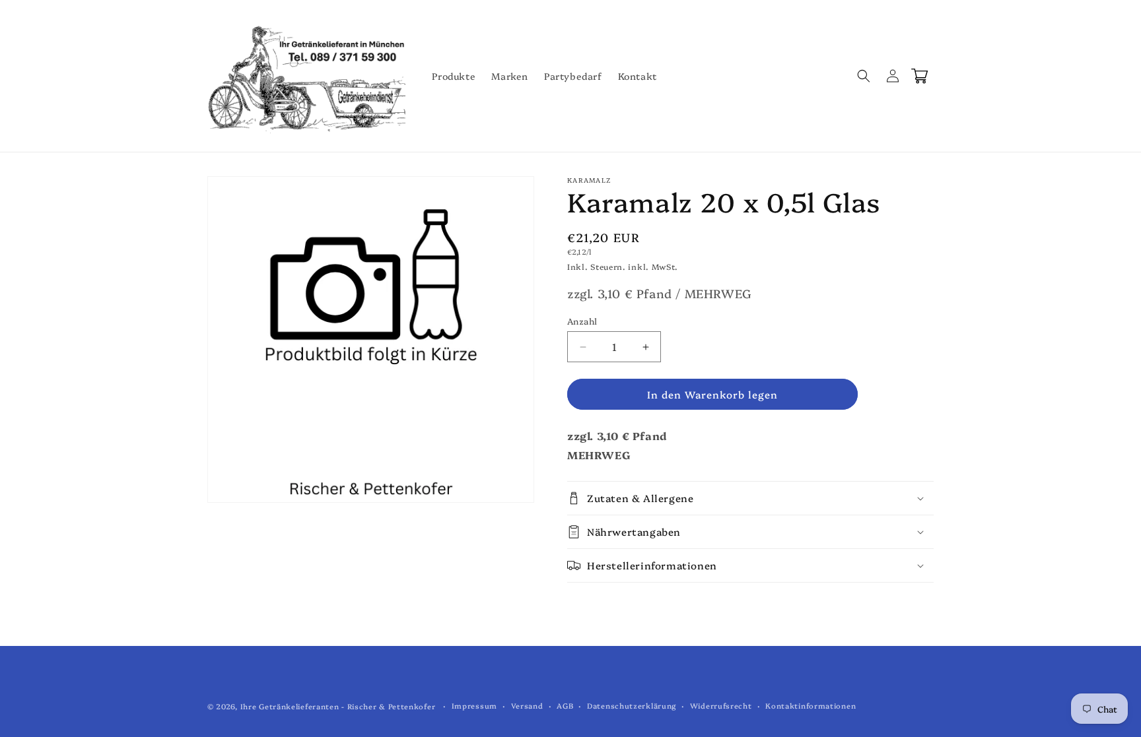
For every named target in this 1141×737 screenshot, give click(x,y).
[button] (863, 75)
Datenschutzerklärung (631, 706)
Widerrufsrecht (721, 706)
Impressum (474, 706)
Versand (527, 706)
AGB (565, 706)
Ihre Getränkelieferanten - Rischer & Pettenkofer (338, 706)
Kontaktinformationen (810, 706)
